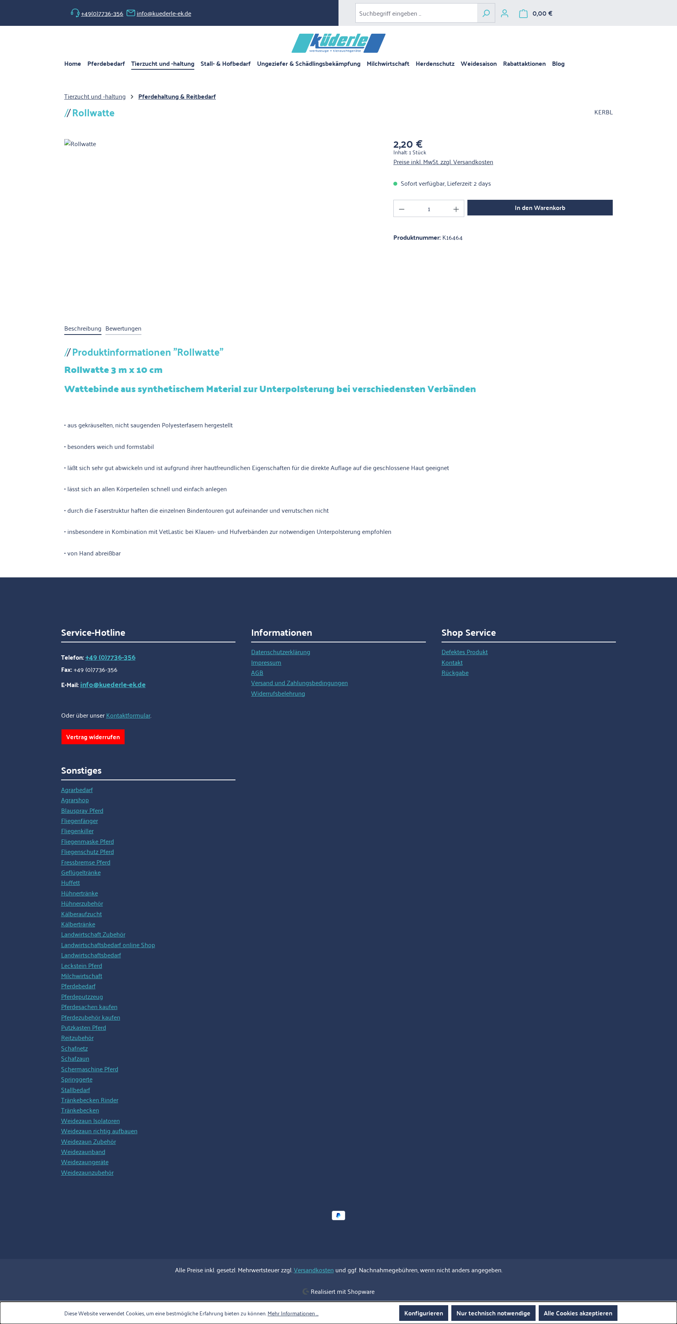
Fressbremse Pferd (85, 861)
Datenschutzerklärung (280, 651)
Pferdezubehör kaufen (90, 1016)
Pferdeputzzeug (82, 996)
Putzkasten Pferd (83, 1027)
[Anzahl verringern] (401, 208)
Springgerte (76, 1078)
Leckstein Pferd (81, 965)
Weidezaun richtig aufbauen (99, 1130)
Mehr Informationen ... (293, 1313)
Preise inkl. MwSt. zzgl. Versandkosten (443, 161)
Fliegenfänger (79, 820)
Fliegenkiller (77, 830)
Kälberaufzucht (81, 913)
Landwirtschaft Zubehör (93, 933)
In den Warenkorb (540, 207)
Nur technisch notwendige (493, 1313)
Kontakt (452, 662)
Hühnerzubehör (82, 902)
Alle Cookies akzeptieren (578, 1313)
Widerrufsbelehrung (278, 692)
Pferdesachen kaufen (89, 1006)
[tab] (82, 328)
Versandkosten (314, 1269)
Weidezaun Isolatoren (90, 1120)
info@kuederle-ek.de (164, 13)
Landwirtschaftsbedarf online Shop (108, 944)
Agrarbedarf (77, 789)
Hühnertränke (79, 892)
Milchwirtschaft (81, 975)
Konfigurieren (423, 1313)
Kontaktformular (128, 714)
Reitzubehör (77, 1037)
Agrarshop (75, 799)
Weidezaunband (83, 1151)
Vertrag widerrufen (93, 736)
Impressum (266, 662)
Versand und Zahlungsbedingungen (299, 682)
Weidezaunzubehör (87, 1172)
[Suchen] (486, 13)
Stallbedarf (75, 1089)
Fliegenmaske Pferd (87, 841)
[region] (221, 223)
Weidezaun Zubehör (88, 1141)
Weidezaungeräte (85, 1161)
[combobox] (416, 13)
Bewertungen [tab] (123, 327)
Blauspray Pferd (82, 810)
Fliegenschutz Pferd (87, 851)
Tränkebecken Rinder (89, 1099)
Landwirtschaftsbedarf (91, 954)
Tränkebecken (80, 1109)
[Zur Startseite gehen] (338, 43)
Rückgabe (455, 672)
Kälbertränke (78, 923)
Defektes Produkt (465, 651)
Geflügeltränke (81, 871)
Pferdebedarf (78, 985)
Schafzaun (75, 1058)
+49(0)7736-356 (102, 13)
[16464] (220, 223)
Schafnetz (74, 1047)
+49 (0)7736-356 (110, 657)
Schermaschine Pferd (89, 1068)
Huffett (70, 882)
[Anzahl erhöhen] (456, 208)
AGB (257, 672)
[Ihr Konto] (504, 13)
